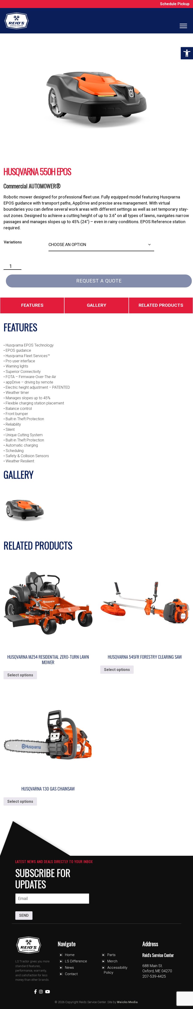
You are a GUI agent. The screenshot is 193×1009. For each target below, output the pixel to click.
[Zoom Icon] (96, 96)
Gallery (96, 305)
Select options (20, 675)
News (69, 967)
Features (32, 305)
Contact (71, 974)
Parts (111, 955)
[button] (187, 53)
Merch (112, 961)
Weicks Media (127, 1002)
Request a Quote (99, 281)
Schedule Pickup (174, 4)
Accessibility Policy (115, 970)
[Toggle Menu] (183, 26)
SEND (24, 915)
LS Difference (76, 961)
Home (70, 955)
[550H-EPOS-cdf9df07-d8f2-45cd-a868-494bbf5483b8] (25, 509)
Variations (13, 242)
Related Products (161, 305)
